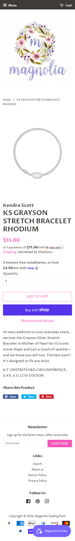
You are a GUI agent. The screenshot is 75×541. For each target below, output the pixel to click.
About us (37, 470)
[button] (37, 247)
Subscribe (60, 443)
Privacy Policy (37, 481)
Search (37, 464)
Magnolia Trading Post (50, 516)
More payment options (37, 320)
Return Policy (37, 475)
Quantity (10, 273)
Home (6, 100)
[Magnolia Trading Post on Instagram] (47, 502)
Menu (12, 5)
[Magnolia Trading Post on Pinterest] (37, 502)
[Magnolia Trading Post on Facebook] (28, 502)
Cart (68, 5)
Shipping (10, 252)
